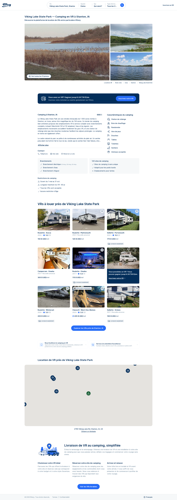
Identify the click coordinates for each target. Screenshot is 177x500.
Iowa (126, 83)
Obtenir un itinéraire (88, 431)
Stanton (133, 83)
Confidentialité (64, 497)
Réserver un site (69, 154)
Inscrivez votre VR (126, 99)
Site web (56, 154)
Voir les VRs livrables (88, 487)
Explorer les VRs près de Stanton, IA (88, 328)
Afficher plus (43, 145)
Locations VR (108, 83)
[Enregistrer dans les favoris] (67, 211)
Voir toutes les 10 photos (40, 76)
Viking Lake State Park (145, 83)
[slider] (45, 235)
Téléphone (44, 154)
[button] (63, 5)
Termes (54, 497)
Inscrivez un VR (168, 5)
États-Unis (118, 83)
